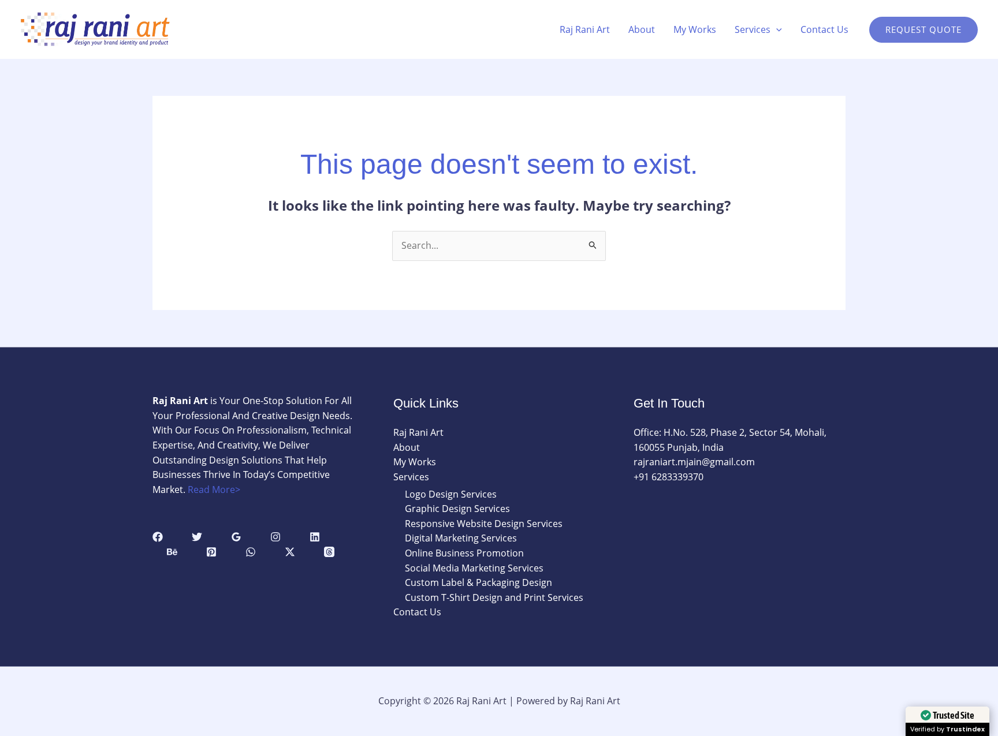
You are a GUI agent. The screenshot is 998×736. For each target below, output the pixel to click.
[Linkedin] (315, 537)
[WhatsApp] (250, 552)
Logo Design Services (451, 494)
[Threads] (329, 552)
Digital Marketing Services (461, 538)
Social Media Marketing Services (474, 568)
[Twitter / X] (290, 552)
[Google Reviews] (236, 537)
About (641, 29)
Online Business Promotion (464, 553)
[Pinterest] (211, 552)
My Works (694, 29)
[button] (776, 29)
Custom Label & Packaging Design (478, 582)
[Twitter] (197, 537)
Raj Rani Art (585, 29)
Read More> (214, 489)
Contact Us (824, 29)
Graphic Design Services (457, 508)
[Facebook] (157, 537)
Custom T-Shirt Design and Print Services (494, 597)
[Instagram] (275, 537)
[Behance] (172, 552)
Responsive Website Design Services (484, 523)
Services (752, 29)
